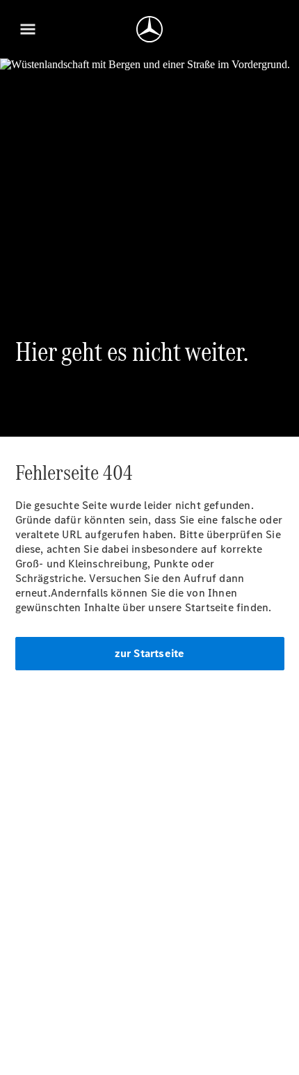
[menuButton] (28, 29)
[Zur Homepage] (149, 29)
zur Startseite (150, 653)
